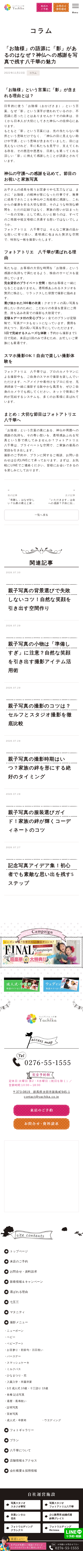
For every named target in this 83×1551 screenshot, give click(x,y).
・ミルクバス (12, 1369)
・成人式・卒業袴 (15, 1420)
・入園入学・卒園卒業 (18, 1381)
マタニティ (17, 1312)
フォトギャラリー (22, 1430)
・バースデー (12, 1356)
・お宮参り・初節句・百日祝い (23, 1349)
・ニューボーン (14, 1330)
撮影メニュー (19, 1322)
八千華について (20, 1450)
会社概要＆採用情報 (23, 1470)
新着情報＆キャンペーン (26, 1281)
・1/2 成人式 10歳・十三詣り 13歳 (23, 1388)
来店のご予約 (19, 1261)
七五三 (14, 1302)
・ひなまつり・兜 (15, 1375)
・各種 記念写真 (14, 1394)
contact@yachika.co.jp (41, 1096)
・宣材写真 (11, 1413)
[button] (77, 7)
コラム (33, 73)
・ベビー (9, 1337)
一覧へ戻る (41, 514)
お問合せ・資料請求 (23, 1271)
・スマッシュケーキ (16, 1362)
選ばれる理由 (19, 1291)
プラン (14, 1440)
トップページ (19, 1251)
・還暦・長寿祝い (15, 1401)
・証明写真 (11, 1407)
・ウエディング (51, 1420)
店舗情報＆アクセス (23, 1460)
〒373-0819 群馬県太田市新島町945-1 (41, 1092)
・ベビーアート (14, 1343)
